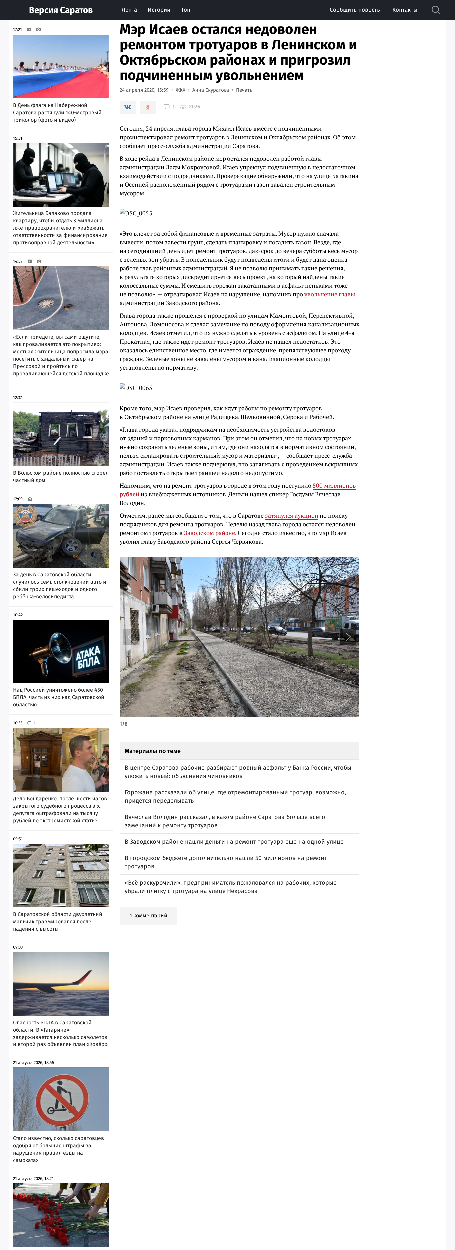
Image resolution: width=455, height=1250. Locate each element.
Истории (159, 9)
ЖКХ (180, 90)
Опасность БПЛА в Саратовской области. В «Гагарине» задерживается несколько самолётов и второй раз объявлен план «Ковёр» (60, 1033)
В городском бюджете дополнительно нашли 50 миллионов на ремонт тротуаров (226, 862)
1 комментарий (148, 915)
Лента (129, 9)
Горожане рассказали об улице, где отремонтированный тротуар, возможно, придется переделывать (235, 796)
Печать (244, 90)
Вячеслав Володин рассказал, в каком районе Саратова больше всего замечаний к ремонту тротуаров (225, 821)
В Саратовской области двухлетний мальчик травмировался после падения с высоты (57, 921)
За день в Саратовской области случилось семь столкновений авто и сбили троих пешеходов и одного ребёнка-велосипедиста (59, 585)
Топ (185, 9)
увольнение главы (329, 294)
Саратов (61, 10)
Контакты (404, 9)
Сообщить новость (355, 9)
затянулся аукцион (291, 515)
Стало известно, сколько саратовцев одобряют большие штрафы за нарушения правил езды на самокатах (58, 1149)
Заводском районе (209, 533)
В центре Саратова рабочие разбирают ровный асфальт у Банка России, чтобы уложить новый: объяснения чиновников (238, 772)
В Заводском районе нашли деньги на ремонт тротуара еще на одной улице (234, 841)
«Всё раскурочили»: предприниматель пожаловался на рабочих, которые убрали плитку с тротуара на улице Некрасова (231, 887)
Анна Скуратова (210, 90)
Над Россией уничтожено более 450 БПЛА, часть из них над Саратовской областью (58, 697)
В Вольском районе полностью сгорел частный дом (61, 476)
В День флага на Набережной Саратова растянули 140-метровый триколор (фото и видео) (57, 112)
